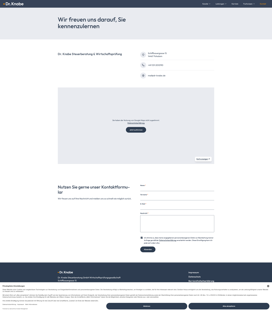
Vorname (144, 195)
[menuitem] (206, 3)
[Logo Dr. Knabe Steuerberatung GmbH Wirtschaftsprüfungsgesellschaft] (13, 4)
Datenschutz (194, 276)
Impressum (193, 272)
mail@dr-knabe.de (156, 75)
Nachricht (144, 213)
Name (143, 185)
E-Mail (143, 204)
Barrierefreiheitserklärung (201, 281)
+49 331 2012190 (155, 65)
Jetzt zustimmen (136, 130)
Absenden (148, 249)
